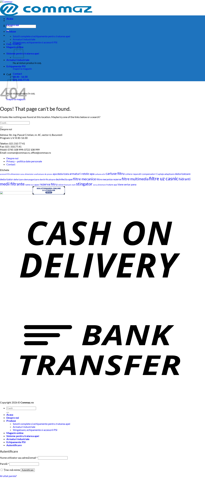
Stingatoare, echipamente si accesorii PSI (35, 42)
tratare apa (111, 184)
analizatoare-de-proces (43, 174)
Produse (11, 31)
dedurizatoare (182, 173)
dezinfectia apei (64, 179)
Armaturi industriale (24, 39)
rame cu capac (32, 184)
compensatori (149, 174)
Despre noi (12, 24)
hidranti (184, 179)
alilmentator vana (17, 174)
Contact (10, 164)
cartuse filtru (115, 173)
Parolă (4, 463)
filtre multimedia (135, 179)
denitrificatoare (47, 179)
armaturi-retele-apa (82, 173)
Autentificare (27, 470)
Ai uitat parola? (8, 475)
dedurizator (6, 179)
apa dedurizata (61, 173)
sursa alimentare (99, 185)
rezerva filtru (48, 184)
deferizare (18, 179)
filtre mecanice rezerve (109, 179)
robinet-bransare (64, 185)
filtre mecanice (84, 179)
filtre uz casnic (163, 178)
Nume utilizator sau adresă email (18, 457)
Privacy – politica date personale (24, 161)
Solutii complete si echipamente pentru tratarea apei (41, 36)
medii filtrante (12, 184)
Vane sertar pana (127, 184)
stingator (84, 183)
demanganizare (31, 179)
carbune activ (100, 174)
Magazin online (15, 432)
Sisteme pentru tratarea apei (22, 435)
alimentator (29, 174)
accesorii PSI (5, 174)
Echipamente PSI (16, 66)
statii (74, 185)
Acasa (9, 18)
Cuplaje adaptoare (165, 174)
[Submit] (1, 127)
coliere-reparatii (133, 174)
